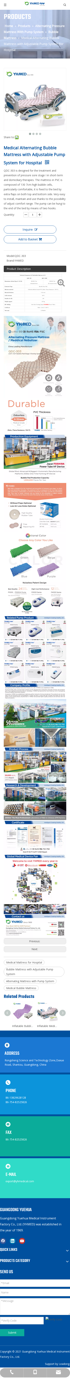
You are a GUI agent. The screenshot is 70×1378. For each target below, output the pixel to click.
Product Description (19, 269)
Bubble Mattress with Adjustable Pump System (29, 972)
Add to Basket (28, 239)
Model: (11, 256)
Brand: (10, 260)
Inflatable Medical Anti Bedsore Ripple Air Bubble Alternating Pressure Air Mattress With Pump (47, 1026)
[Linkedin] (12, 1241)
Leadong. (64, 1364)
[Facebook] (3, 1241)
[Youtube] (22, 1241)
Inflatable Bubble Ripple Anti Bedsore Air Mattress (22, 1026)
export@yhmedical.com (20, 1181)
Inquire (28, 229)
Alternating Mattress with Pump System (30, 981)
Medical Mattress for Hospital (24, 962)
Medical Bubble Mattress (21, 988)
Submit (12, 1332)
